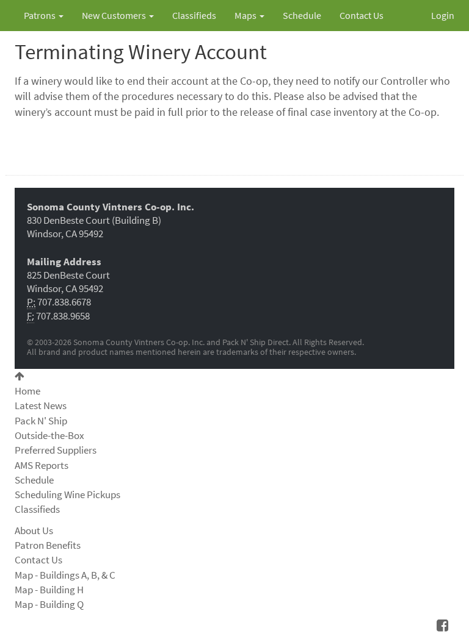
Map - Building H (49, 589)
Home (27, 391)
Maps (246, 15)
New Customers (115, 15)
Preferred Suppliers (55, 450)
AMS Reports (41, 465)
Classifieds (194, 15)
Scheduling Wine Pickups (67, 494)
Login (442, 15)
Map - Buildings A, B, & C (65, 575)
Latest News (41, 405)
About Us (34, 530)
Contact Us (362, 15)
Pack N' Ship (41, 420)
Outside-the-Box (49, 435)
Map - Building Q (49, 604)
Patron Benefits (48, 545)
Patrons (40, 15)
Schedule (302, 15)
